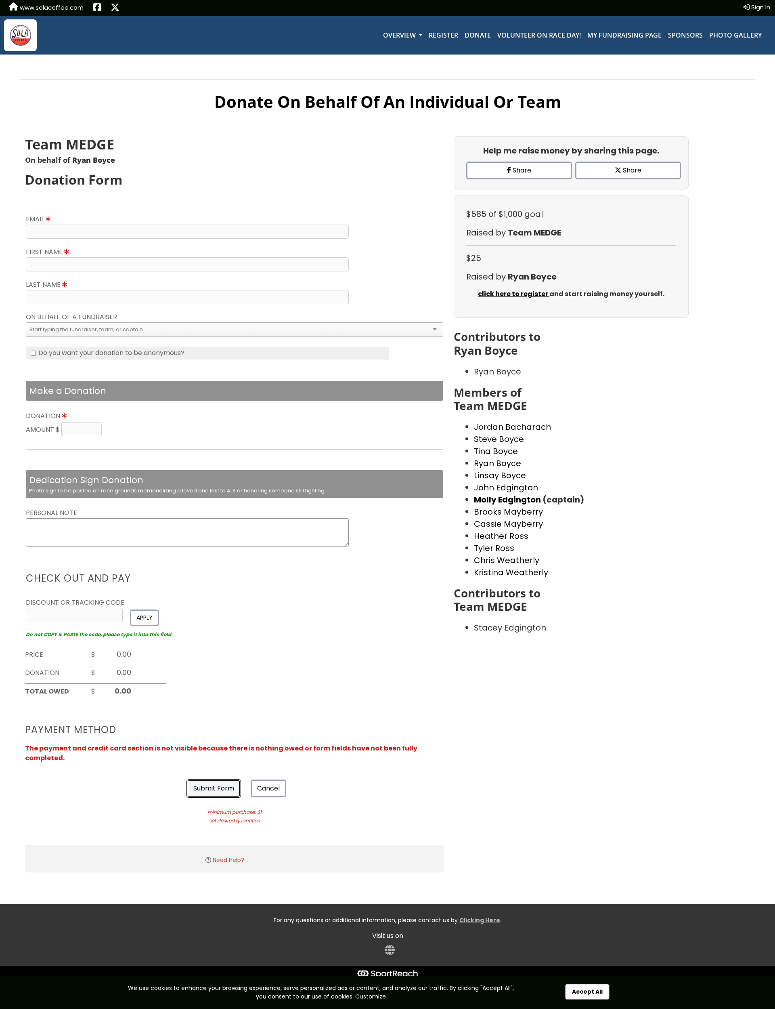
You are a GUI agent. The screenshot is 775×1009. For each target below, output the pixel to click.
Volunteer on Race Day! (539, 35)
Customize (370, 996)
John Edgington (506, 487)
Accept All (587, 992)
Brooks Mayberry (508, 511)
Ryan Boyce (497, 463)
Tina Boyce (496, 451)
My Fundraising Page (624, 35)
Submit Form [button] (213, 788)
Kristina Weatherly (511, 572)
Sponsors (685, 35)
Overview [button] (400, 35)
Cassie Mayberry (508, 524)
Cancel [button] (268, 788)
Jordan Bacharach (512, 427)
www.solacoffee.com (51, 7)
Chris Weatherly (506, 560)
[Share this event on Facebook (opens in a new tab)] (97, 8)
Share (521, 170)
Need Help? (228, 860)
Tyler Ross (494, 548)
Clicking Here (479, 920)
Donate (478, 35)
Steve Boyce (499, 439)
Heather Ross (501, 536)
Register (443, 35)
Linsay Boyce (500, 475)
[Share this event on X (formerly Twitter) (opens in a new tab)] (115, 8)
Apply (144, 618)
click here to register (513, 293)
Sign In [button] (760, 7)
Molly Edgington (508, 499)
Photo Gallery (735, 35)
